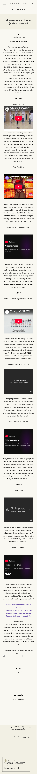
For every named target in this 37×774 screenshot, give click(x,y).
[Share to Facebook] (15, 672)
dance (20, 669)
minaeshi (22, 37)
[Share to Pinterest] (21, 672)
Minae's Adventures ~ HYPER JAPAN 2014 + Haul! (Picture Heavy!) (18, 728)
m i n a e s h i (18, 9)
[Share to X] (18, 672)
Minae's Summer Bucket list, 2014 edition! (18, 738)
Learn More (9, 768)
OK (18, 768)
